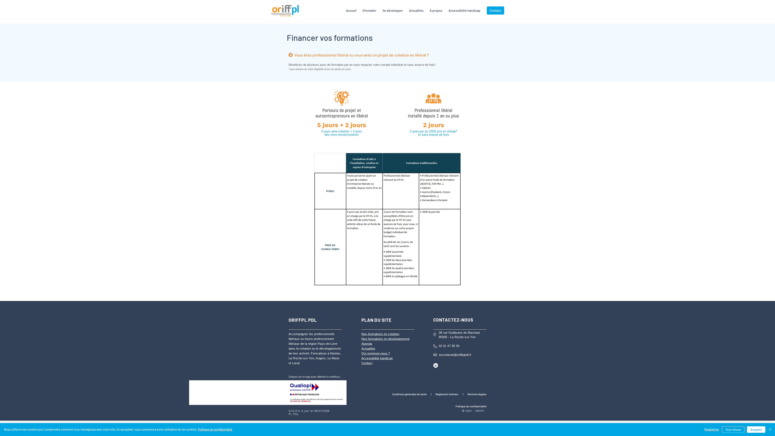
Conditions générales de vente (409, 394)
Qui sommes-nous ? (375, 353)
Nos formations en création (380, 334)
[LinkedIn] (435, 365)
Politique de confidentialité (215, 429)
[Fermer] (770, 429)
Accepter (756, 429)
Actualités (368, 348)
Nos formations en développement (385, 339)
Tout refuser (733, 429)
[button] (436, 10)
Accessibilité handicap (377, 358)
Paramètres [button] (711, 429)
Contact (366, 363)
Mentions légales (476, 394)
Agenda (366, 343)
